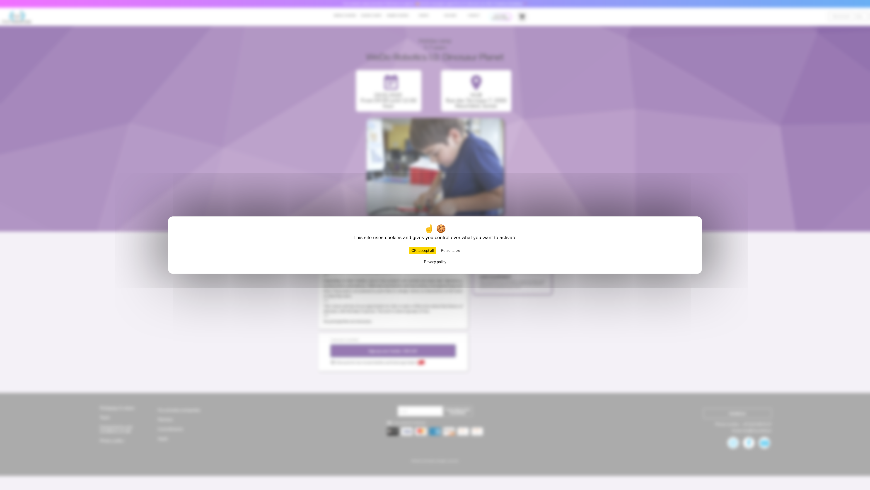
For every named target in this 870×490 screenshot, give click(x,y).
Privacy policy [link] (435, 262)
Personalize (450, 250)
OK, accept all (422, 250)
